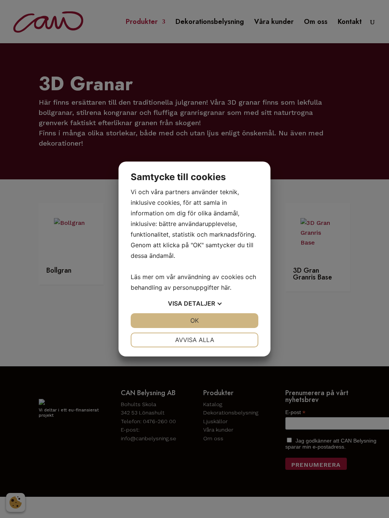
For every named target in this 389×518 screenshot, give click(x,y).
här (225, 287)
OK (194, 320)
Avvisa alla (194, 340)
